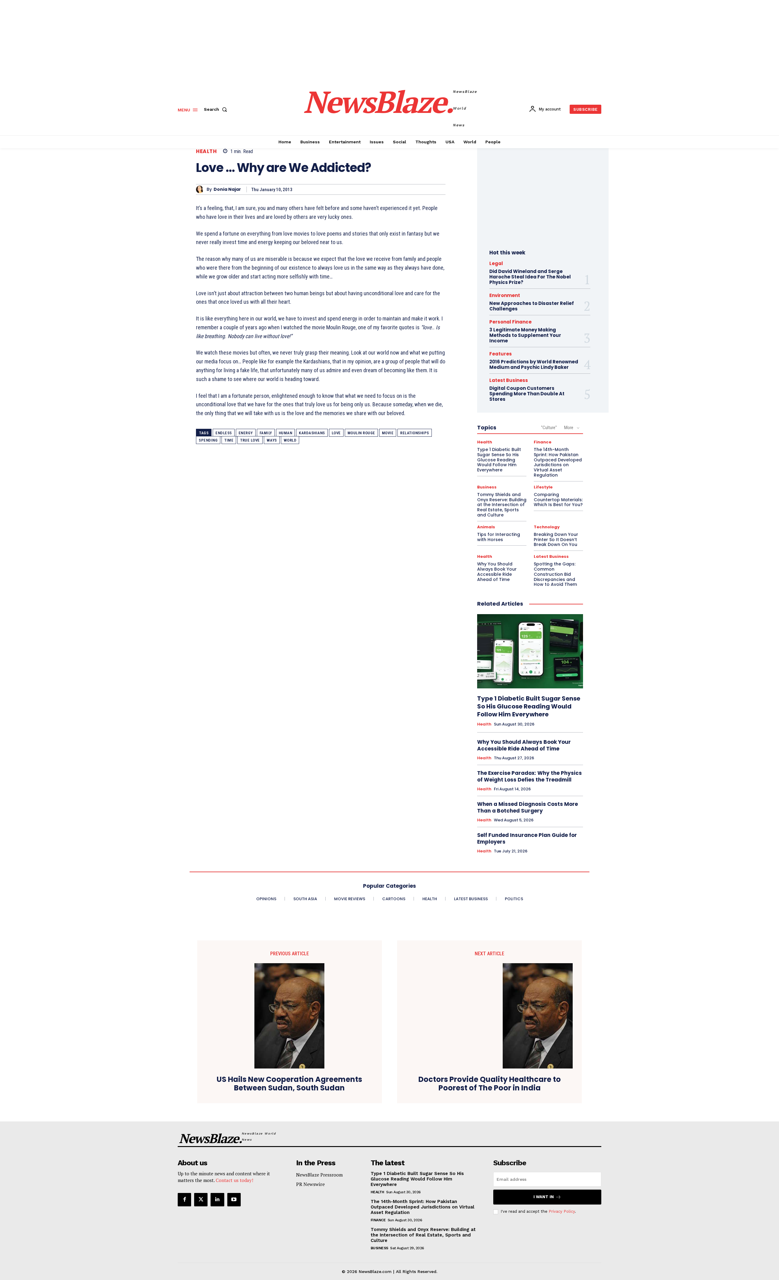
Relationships (414, 433)
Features (500, 353)
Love (336, 433)
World (290, 440)
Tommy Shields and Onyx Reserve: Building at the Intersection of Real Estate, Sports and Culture (501, 504)
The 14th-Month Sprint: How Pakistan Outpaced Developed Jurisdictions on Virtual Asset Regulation (558, 462)
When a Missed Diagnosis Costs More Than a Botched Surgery (527, 807)
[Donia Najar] (201, 189)
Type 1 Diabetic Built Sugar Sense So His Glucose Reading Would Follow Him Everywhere (499, 459)
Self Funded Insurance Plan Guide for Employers (527, 838)
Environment (504, 295)
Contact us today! (234, 1180)
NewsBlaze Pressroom (319, 1175)
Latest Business (508, 380)
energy (246, 433)
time (228, 440)
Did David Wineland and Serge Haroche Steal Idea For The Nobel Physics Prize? (530, 276)
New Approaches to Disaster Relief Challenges (531, 306)
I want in (543, 1196)
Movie (388, 433)
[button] (216, 109)
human (285, 433)
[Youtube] (234, 1199)
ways (272, 440)
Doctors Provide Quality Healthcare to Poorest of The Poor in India (489, 1084)
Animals (486, 527)
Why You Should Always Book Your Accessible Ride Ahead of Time (497, 571)
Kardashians (312, 433)
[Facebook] (184, 1199)
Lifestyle (543, 487)
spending (208, 440)
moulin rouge (361, 433)
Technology (547, 527)
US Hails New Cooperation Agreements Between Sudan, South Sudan (289, 1084)
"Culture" (549, 427)
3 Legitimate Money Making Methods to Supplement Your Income (525, 335)
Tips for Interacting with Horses (498, 537)
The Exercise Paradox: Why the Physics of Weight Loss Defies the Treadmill (529, 776)
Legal (496, 263)
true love (250, 440)
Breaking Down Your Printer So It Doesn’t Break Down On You (556, 539)
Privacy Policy (562, 1211)
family (266, 433)
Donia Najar (227, 189)
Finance (542, 442)
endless (223, 433)
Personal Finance (510, 322)
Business (487, 487)
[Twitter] (201, 1199)
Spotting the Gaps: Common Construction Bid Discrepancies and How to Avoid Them (555, 574)
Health (206, 151)
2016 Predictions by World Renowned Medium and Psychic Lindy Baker (533, 364)
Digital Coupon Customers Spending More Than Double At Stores (526, 393)
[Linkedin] (217, 1199)
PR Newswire (310, 1184)
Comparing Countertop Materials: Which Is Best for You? (558, 499)
